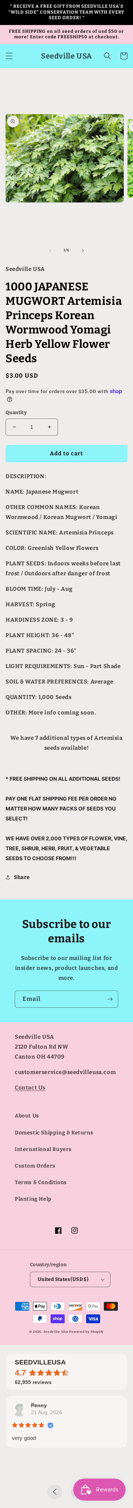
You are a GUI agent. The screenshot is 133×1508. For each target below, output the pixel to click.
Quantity (16, 412)
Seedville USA (56, 1332)
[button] (9, 56)
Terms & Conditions (41, 1182)
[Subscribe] (110, 999)
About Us (27, 1116)
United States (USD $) (63, 1279)
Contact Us (30, 1087)
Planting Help (33, 1199)
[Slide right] (83, 251)
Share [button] (22, 877)
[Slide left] (50, 251)
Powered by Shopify (86, 1332)
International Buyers (43, 1149)
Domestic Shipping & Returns (54, 1133)
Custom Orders (35, 1166)
